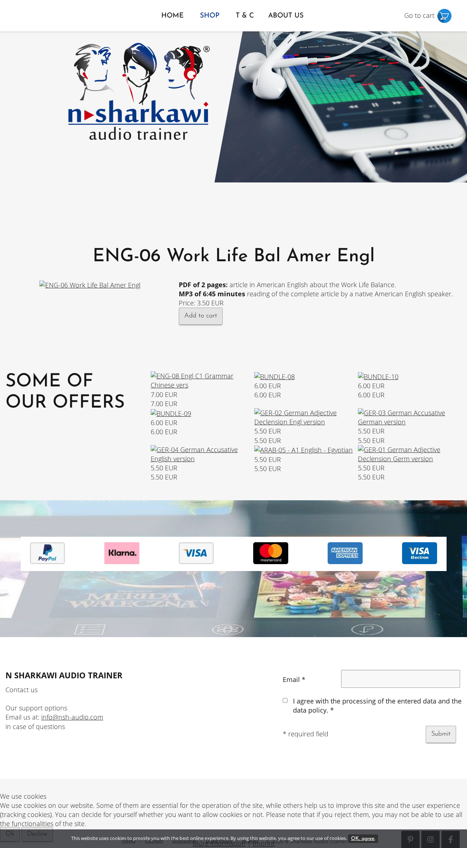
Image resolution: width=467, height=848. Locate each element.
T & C (245, 15)
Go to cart (420, 15)
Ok (9, 834)
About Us (286, 15)
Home (172, 15)
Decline (37, 834)
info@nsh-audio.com (72, 717)
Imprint (264, 843)
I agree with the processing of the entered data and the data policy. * (377, 705)
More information (219, 843)
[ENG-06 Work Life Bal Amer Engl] (89, 284)
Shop (209, 15)
